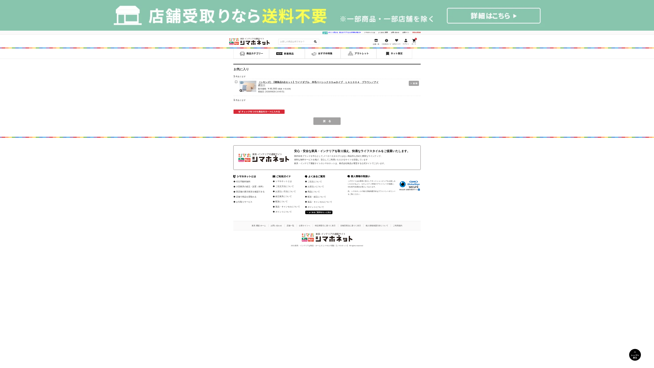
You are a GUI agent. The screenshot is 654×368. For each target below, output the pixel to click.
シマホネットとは (369, 32)
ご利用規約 (397, 226)
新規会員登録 (416, 32)
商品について (314, 191)
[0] (414, 41)
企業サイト (405, 32)
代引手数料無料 (243, 181)
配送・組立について (317, 197)
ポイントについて (283, 212)
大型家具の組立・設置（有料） (250, 186)
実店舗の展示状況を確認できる (250, 191)
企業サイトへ (304, 226)
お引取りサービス (244, 202)
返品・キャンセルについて (287, 206)
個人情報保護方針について (377, 226)
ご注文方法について (284, 186)
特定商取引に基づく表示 (325, 226)
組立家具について (283, 196)
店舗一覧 (290, 226)
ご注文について (315, 181)
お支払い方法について (285, 191)
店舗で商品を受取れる (246, 197)
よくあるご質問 (383, 32)
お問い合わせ (395, 32)
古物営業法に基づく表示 (350, 226)
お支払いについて (316, 186)
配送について (281, 201)
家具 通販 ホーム (259, 226)
